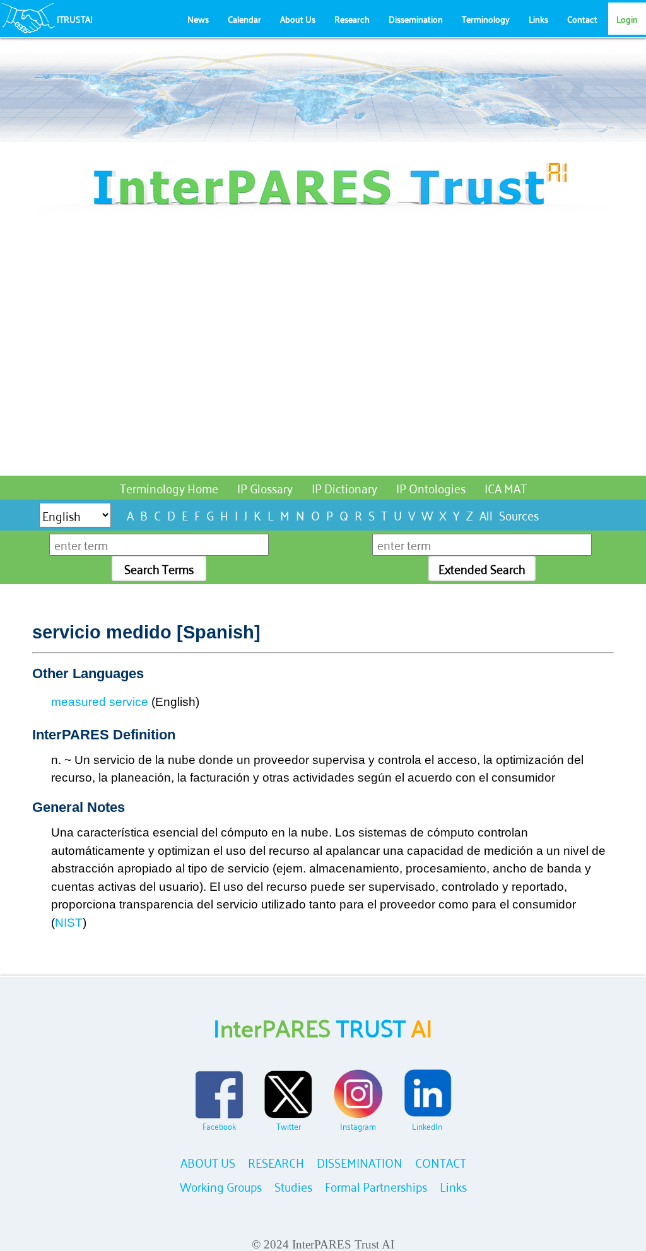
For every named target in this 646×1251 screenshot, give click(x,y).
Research (352, 18)
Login (627, 18)
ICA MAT (505, 487)
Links (538, 18)
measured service (99, 701)
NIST (69, 922)
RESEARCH (276, 1162)
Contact (582, 18)
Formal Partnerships (376, 1186)
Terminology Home (169, 487)
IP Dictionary (344, 487)
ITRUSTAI (75, 18)
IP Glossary (265, 487)
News (198, 18)
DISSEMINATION (359, 1162)
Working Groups (221, 1186)
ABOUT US (207, 1162)
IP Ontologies (431, 487)
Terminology (486, 18)
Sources (519, 514)
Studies (293, 1186)
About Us (297, 18)
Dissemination (416, 18)
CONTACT (440, 1162)
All (486, 514)
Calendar (244, 18)
